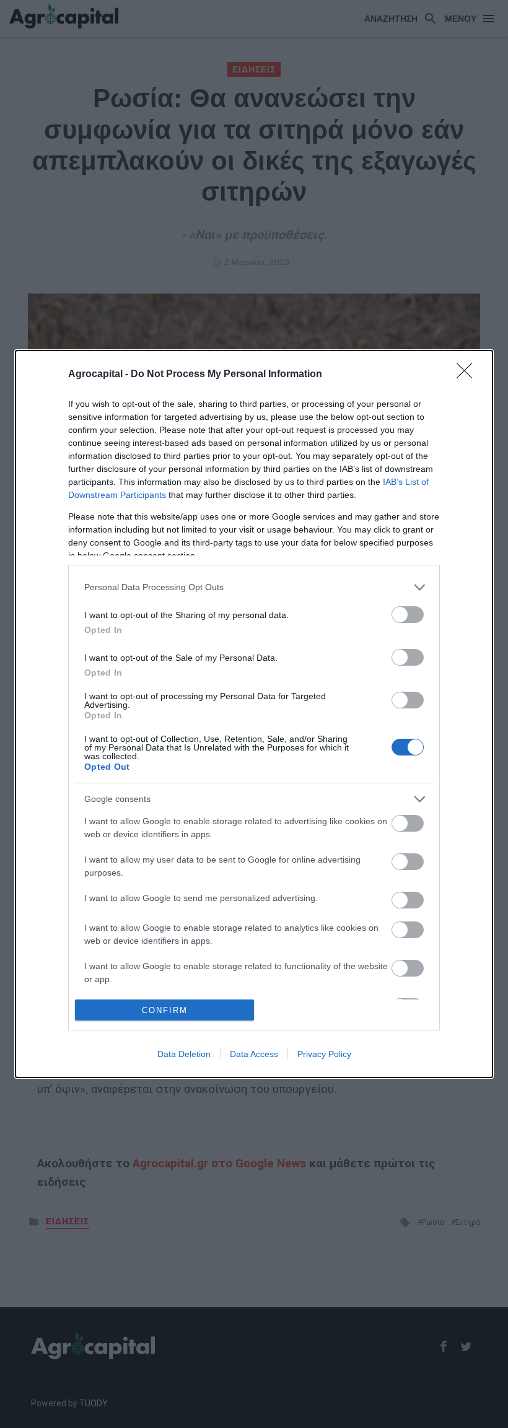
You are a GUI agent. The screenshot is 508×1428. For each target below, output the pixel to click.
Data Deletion (184, 1054)
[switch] (408, 614)
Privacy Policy (324, 1054)
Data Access (254, 1054)
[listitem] (254, 587)
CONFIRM (165, 1010)
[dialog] (254, 714)
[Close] (468, 374)
